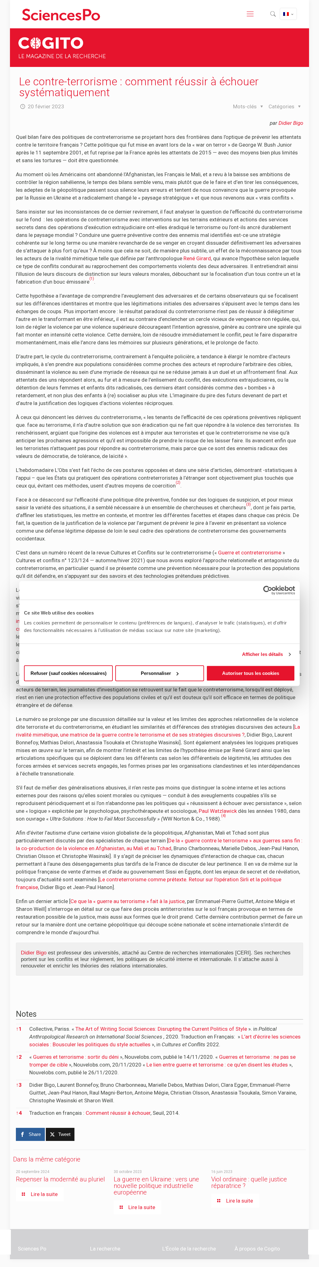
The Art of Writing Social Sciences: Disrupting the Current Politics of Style (161, 1029)
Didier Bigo (291, 123)
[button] (91, 282)
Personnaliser (156, 673)
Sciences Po (32, 1249)
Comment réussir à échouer (118, 1113)
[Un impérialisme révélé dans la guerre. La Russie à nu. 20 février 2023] (313, 1242)
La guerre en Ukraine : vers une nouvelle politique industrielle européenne (156, 1185)
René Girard (197, 258)
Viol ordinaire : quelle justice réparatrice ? (249, 1182)
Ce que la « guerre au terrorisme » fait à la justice (127, 901)
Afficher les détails (262, 654)
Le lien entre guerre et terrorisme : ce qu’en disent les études (217, 1065)
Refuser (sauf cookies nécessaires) (69, 673)
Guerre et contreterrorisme (249, 552)
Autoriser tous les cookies (250, 673)
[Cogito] (61, 14)
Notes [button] (26, 1014)
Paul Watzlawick (218, 811)
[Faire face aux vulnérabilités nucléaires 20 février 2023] (5, 1242)
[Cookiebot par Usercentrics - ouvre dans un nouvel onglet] (267, 590)
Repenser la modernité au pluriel (60, 1179)
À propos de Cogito (257, 1249)
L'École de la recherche (189, 1249)
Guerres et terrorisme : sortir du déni (76, 1057)
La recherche (105, 1249)
